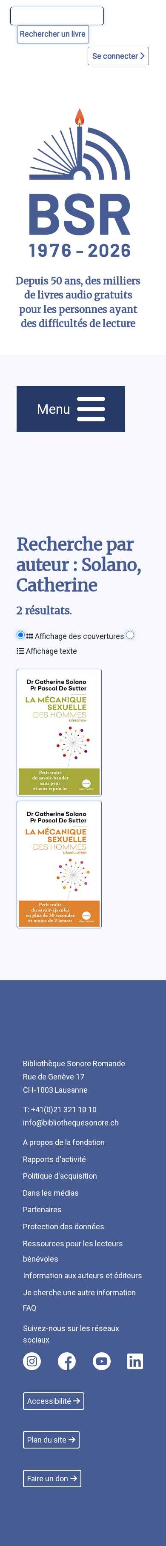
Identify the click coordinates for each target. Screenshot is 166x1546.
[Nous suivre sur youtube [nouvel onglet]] (102, 1361)
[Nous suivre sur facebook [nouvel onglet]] (67, 1361)
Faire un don (47, 1478)
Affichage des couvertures (78, 636)
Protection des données (63, 1226)
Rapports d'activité (54, 1159)
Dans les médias (51, 1192)
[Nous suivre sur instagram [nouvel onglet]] (32, 1361)
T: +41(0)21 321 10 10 (60, 1109)
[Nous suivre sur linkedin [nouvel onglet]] (135, 1361)
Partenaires (42, 1209)
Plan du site (46, 1439)
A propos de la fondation (64, 1142)
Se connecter (116, 56)
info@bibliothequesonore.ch (71, 1122)
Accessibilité (49, 1401)
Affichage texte (50, 651)
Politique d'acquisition (60, 1175)
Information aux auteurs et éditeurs (82, 1275)
